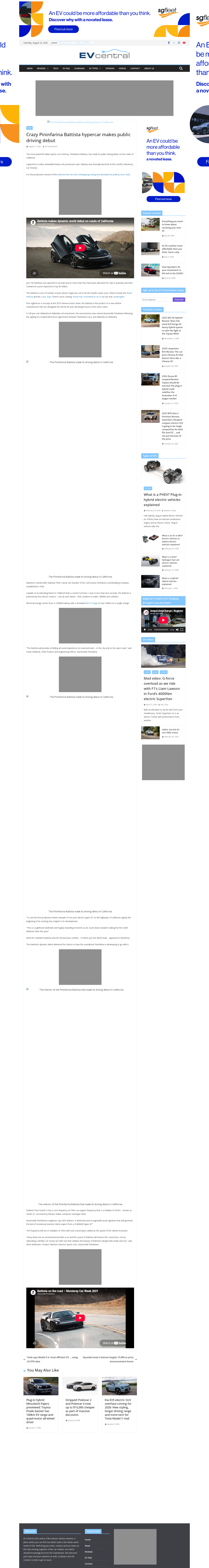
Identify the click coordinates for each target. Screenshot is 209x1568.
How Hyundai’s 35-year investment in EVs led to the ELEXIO (172, 270)
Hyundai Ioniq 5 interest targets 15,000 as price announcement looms (108, 1359)
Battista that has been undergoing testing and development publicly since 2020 (94, 174)
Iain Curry (164, 704)
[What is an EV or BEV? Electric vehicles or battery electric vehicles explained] (150, 542)
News (30, 68)
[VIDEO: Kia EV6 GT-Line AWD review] (150, 733)
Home (88, 1539)
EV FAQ (66, 68)
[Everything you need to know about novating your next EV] (150, 229)
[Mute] (177, 629)
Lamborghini (118, 296)
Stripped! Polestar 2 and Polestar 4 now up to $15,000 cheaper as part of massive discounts (80, 1407)
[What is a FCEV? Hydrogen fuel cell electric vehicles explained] (150, 563)
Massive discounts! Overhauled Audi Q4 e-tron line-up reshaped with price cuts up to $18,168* (75, 43)
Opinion (110, 68)
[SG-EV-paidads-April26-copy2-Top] (104, 19)
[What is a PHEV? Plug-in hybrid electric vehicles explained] (163, 472)
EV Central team (51, 146)
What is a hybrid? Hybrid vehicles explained (170, 581)
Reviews (41, 68)
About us (149, 68)
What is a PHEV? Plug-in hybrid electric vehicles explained (163, 499)
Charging (79, 68)
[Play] (144, 629)
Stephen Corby (170, 510)
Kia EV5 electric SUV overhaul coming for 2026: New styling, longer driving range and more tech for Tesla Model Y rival (118, 1409)
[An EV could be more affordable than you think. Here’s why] (150, 252)
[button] (47, 68)
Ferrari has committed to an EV (87, 296)
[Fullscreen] (181, 629)
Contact (135, 68)
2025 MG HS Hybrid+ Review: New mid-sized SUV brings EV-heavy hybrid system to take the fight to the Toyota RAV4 (172, 325)
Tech (55, 68)
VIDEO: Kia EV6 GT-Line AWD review (171, 731)
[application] (163, 620)
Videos (122, 68)
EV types (93, 68)
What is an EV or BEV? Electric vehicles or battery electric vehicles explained (172, 540)
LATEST (147, 672)
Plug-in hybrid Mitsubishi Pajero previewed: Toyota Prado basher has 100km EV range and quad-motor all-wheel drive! (40, 1411)
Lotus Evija (46, 296)
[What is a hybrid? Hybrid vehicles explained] (150, 583)
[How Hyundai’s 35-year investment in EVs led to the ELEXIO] (150, 273)
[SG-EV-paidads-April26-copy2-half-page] (163, 163)
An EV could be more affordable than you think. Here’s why (172, 249)
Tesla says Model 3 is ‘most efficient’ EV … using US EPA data (52, 1359)
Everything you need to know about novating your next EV (172, 226)
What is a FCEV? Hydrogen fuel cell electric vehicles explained (170, 561)
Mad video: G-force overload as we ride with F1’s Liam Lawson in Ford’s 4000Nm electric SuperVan (162, 688)
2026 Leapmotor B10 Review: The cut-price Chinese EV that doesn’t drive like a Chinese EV (172, 355)
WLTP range (92, 603)
